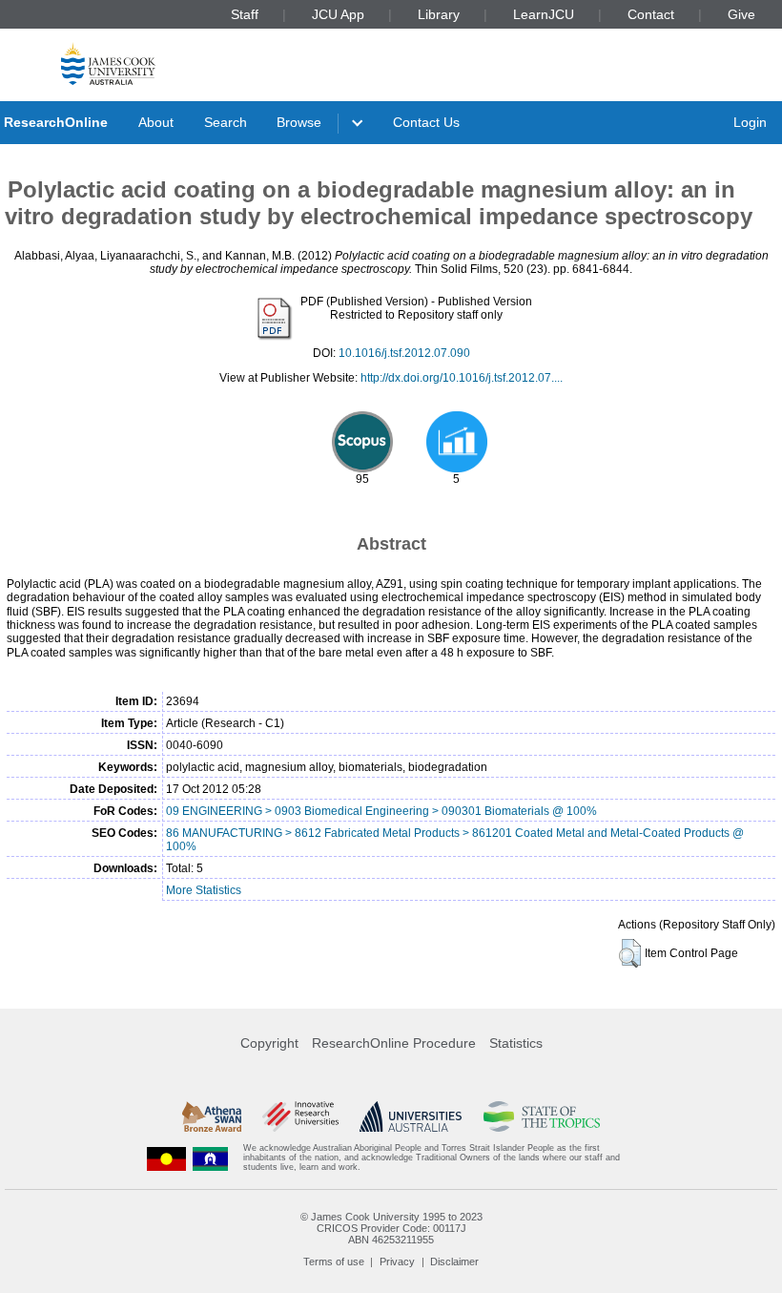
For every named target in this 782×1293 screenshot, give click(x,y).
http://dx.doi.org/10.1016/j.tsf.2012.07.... (461, 378)
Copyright (269, 1043)
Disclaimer (454, 1261)
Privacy (397, 1261)
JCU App (338, 14)
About (156, 122)
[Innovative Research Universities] (300, 1116)
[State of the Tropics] (542, 1116)
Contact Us (426, 122)
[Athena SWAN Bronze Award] (211, 1116)
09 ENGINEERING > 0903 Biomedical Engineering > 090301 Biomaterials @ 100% (381, 811)
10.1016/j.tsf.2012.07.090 (404, 353)
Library (439, 14)
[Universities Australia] (411, 1116)
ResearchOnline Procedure (394, 1043)
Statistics (516, 1043)
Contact (651, 14)
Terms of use (333, 1261)
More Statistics (203, 890)
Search (225, 122)
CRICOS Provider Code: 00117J (391, 1228)
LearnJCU (543, 14)
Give (741, 14)
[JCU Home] (108, 63)
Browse (299, 122)
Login (750, 122)
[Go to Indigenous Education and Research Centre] (167, 1158)
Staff (244, 14)
